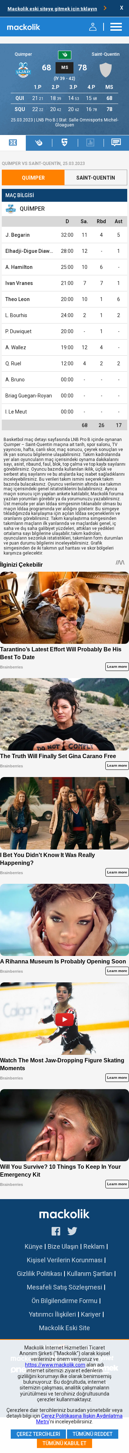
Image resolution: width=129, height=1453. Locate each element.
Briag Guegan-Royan (28, 396)
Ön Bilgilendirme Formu (64, 1300)
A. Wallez (15, 347)
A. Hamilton (19, 267)
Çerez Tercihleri (38, 1434)
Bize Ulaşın (63, 1246)
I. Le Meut (16, 412)
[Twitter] (72, 1232)
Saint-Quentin (106, 54)
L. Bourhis (16, 315)
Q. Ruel (13, 363)
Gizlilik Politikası (39, 1273)
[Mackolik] (24, 26)
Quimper (23, 54)
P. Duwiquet (18, 331)
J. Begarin (17, 235)
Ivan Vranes (19, 283)
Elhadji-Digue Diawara (31, 251)
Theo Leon (17, 299)
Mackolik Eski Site (64, 1328)
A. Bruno (15, 379)
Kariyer (91, 1314)
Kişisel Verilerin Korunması (64, 1260)
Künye (34, 1246)
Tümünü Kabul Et (64, 1443)
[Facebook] (56, 1232)
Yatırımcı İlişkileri (52, 1314)
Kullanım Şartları (90, 1273)
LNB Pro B (46, 119)
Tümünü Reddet (93, 1434)
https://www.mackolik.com (55, 1365)
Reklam (94, 1246)
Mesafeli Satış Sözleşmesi (64, 1287)
